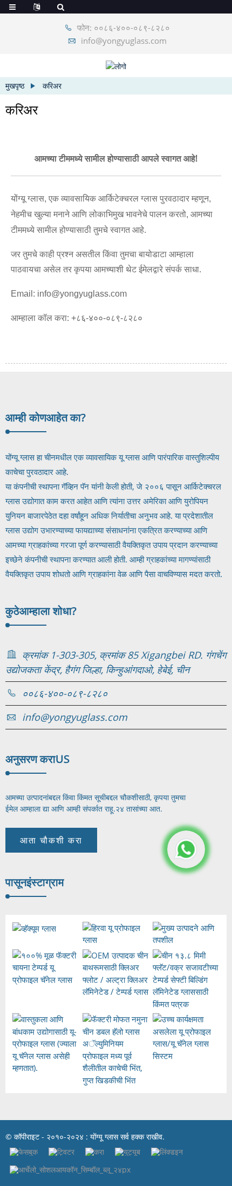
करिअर (52, 86)
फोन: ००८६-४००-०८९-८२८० (123, 27)
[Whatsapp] (186, 849)
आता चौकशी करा (51, 840)
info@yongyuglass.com (124, 40)
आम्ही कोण (45, 417)
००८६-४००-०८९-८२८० (64, 693)
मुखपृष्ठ (14, 86)
